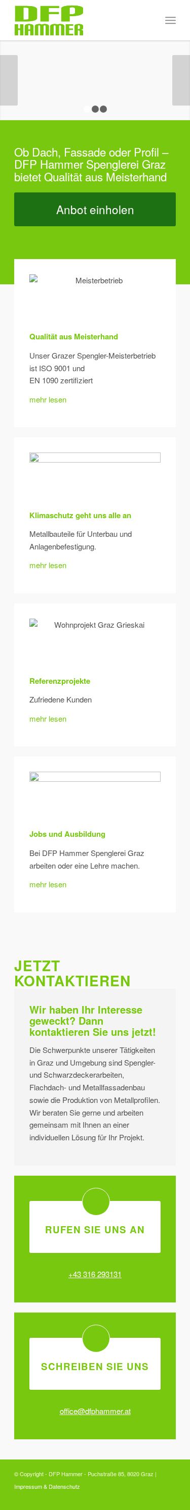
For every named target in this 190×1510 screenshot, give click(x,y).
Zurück (9, 80)
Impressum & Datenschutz (47, 1486)
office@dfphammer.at (95, 1410)
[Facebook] (168, 1497)
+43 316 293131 (95, 1274)
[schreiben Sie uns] (96, 1338)
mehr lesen (47, 399)
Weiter (181, 80)
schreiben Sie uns (95, 1366)
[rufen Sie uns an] (96, 1202)
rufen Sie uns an (95, 1229)
